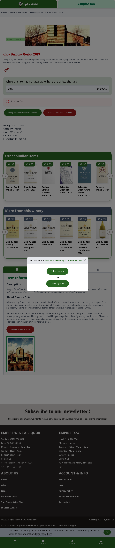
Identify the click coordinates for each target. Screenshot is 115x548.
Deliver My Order (57, 283)
